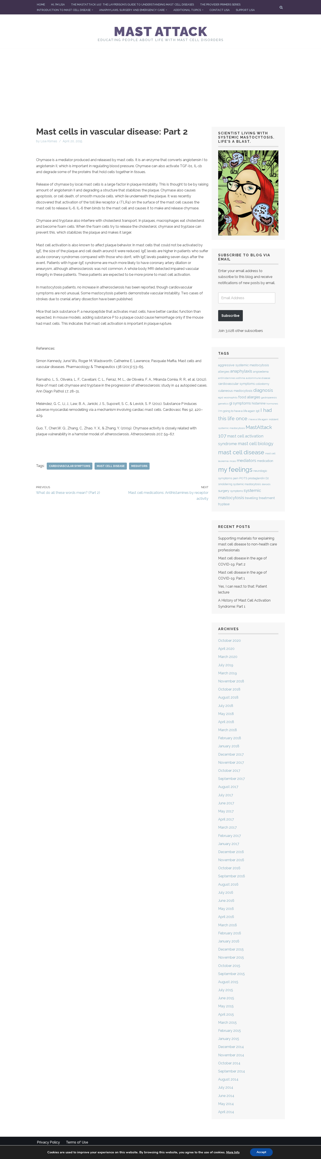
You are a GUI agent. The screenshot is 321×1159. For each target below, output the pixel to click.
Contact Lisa (219, 10)
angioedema (261, 371)
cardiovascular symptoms (69, 466)
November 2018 (231, 681)
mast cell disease (111, 466)
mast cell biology (255, 443)
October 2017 (229, 771)
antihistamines (226, 378)
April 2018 (226, 722)
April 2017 (226, 819)
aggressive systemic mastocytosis (243, 365)
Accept (261, 1152)
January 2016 (228, 941)
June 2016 (226, 901)
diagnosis (263, 390)
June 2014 (226, 1096)
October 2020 (229, 640)
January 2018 (228, 746)
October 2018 (229, 689)
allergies (223, 371)
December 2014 (231, 1047)
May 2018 (226, 714)
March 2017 (227, 827)
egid (220, 397)
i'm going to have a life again (236, 411)
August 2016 (228, 884)
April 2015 (226, 1014)
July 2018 (225, 706)
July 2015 (225, 990)
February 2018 (229, 738)
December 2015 (231, 949)
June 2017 (226, 803)
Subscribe (230, 316)
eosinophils (230, 397)
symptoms (236, 491)
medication (265, 461)
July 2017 (225, 795)
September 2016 (231, 876)
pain (235, 478)
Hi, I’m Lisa (58, 4)
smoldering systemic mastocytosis (239, 484)
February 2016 (229, 933)
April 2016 (226, 917)
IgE (258, 411)
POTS (243, 478)
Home (41, 4)
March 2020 (227, 657)
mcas (233, 461)
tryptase (224, 504)
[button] (92, 9)
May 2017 (226, 811)
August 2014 (228, 1079)
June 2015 (226, 998)
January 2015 (228, 1039)
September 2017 (231, 779)
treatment (267, 498)
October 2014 (229, 1063)
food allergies (249, 397)
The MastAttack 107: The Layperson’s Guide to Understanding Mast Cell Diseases (132, 4)
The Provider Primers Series (220, 4)
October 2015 (229, 966)
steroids (266, 484)
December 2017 (231, 754)
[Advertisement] (160, 80)
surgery (223, 491)
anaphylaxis (241, 371)
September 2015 (231, 974)
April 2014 (226, 1112)
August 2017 (228, 787)
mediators (139, 466)
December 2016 (231, 852)
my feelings (235, 469)
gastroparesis (269, 397)
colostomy (262, 383)
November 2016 (231, 860)
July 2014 (225, 1087)
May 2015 (226, 1006)
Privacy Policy (48, 1142)
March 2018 (227, 730)
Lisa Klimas (49, 141)
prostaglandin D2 (258, 478)
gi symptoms (240, 403)
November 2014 (231, 1055)
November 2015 (231, 957)
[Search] (281, 7)
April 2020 (226, 649)
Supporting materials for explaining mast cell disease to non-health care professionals (247, 544)
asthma (240, 378)
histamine (259, 403)
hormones (272, 403)
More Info (233, 1152)
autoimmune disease (258, 378)
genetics (223, 403)
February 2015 (229, 1031)
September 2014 (231, 1071)
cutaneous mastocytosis (235, 390)
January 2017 (228, 844)
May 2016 (226, 909)
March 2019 (227, 673)
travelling (251, 498)
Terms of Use (77, 1142)
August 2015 (228, 982)
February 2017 (229, 836)
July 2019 (225, 665)
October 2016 (229, 868)
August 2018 (228, 697)
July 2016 (225, 892)
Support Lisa (245, 10)
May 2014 (226, 1104)
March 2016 (227, 925)
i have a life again (258, 419)
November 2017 (231, 762)
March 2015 (227, 1022)
